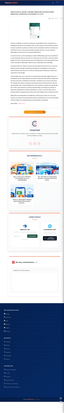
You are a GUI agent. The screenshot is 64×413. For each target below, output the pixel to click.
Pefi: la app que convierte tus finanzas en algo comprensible (22, 178)
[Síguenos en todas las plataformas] (39, 143)
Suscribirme (32, 236)
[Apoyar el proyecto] (30, 143)
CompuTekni (37, 399)
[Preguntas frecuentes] (34, 143)
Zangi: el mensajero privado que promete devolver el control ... (22, 201)
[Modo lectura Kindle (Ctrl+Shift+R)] (60, 402)
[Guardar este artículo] (60, 406)
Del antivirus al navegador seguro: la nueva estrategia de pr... (47, 178)
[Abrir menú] (57, 2)
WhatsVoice (21, 103)
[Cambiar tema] (60, 398)
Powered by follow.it (25, 239)
